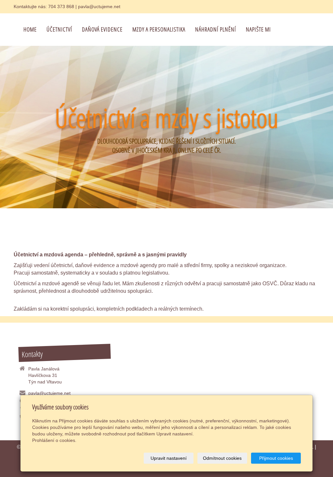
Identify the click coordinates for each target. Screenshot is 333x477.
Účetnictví (59, 29)
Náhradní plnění (215, 29)
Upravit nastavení (169, 458)
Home (30, 29)
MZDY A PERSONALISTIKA (158, 29)
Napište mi (258, 29)
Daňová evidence (102, 29)
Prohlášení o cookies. (54, 440)
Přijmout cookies (276, 458)
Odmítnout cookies (222, 458)
